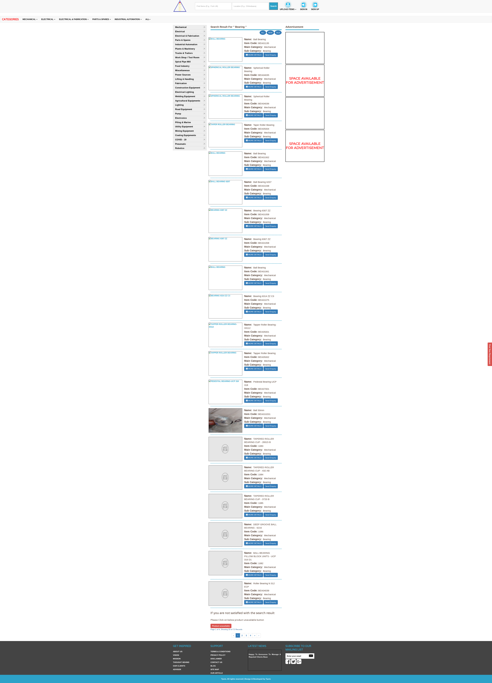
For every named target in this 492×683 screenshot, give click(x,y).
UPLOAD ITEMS (287, 9)
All (262, 33)
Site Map (215, 669)
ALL (147, 19)
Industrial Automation (127, 19)
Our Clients (179, 666)
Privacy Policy (218, 655)
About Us (177, 652)
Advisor (177, 669)
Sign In (303, 9)
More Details (254, 55)
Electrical (47, 19)
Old (278, 33)
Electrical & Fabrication (73, 19)
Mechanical (29, 19)
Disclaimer (216, 659)
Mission (177, 659)
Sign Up (315, 9)
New (270, 33)
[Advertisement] (305, 48)
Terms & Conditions (220, 652)
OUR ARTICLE (217, 673)
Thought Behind (181, 662)
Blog (213, 666)
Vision (176, 655)
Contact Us (216, 662)
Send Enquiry (270, 55)
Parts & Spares (101, 19)
